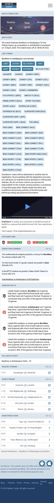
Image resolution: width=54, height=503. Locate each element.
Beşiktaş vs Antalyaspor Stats (15, 361)
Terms (19, 483)
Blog (2, 483)
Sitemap (35, 483)
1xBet (40, 63)
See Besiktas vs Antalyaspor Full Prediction (20, 279)
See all (49, 249)
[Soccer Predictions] (8, 5)
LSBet (5, 63)
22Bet (5, 69)
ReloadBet (28, 63)
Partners (11, 483)
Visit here (6, 222)
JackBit (16, 63)
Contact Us (43, 483)
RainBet (16, 69)
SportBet (27, 69)
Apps (50, 483)
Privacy (27, 483)
